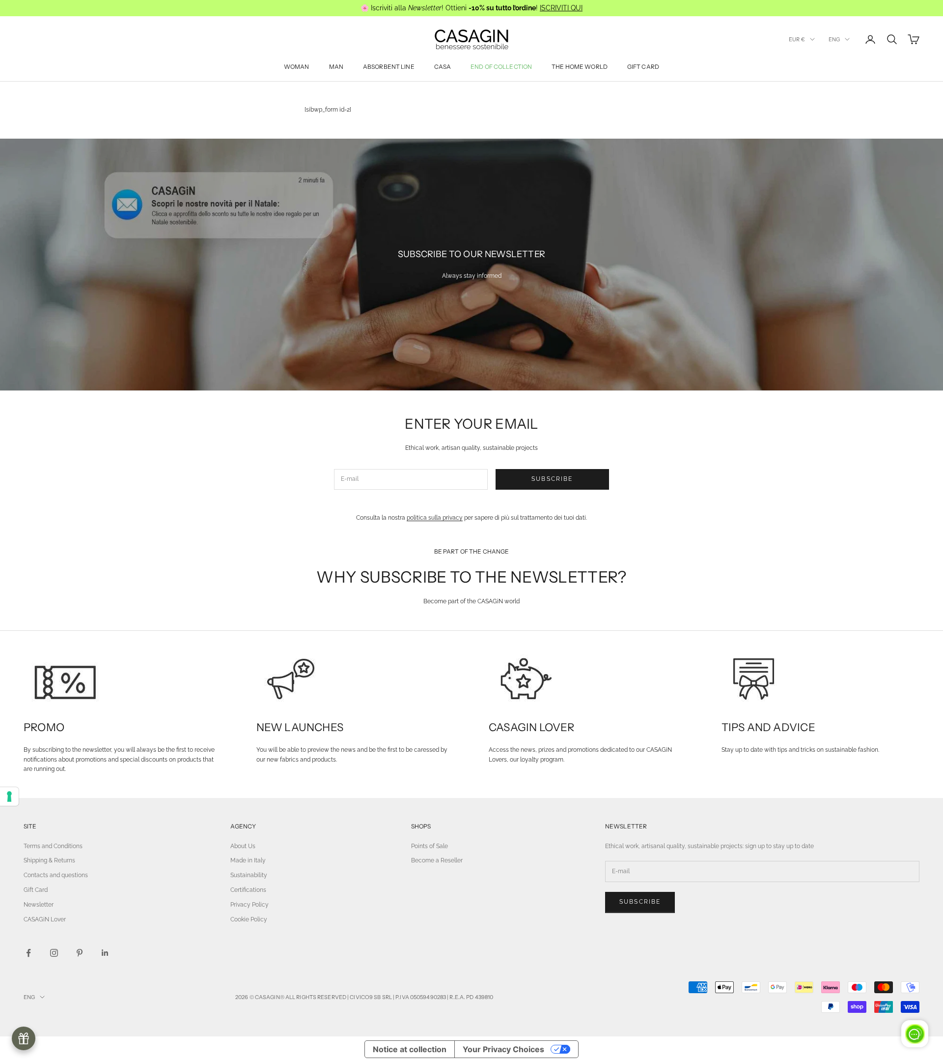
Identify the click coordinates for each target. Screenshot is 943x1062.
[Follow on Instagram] (54, 953)
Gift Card (36, 889)
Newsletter (39, 904)
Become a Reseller (437, 860)
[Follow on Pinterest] (79, 953)
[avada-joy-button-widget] (23, 1038)
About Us (242, 846)
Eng (834, 39)
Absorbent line (389, 66)
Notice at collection (409, 1049)
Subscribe (640, 901)
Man (336, 66)
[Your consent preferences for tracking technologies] (9, 796)
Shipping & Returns (49, 860)
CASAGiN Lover (45, 919)
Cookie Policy (248, 919)
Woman (296, 66)
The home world (580, 66)
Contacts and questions (56, 875)
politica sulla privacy (435, 517)
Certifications (248, 889)
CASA (442, 66)
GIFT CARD (643, 66)
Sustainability (248, 875)
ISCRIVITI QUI (561, 8)
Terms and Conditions (53, 846)
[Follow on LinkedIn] (105, 953)
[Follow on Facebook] (28, 953)
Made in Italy (248, 860)
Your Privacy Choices (503, 1049)
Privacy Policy (249, 904)
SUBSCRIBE (552, 478)
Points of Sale (429, 846)
